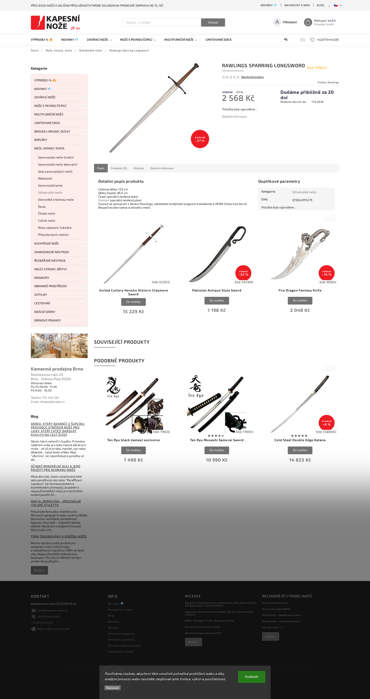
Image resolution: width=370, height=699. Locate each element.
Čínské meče (46, 213)
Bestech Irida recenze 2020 (202, 626)
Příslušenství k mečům (53, 234)
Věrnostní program (121, 633)
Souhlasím (251, 677)
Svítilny (40, 294)
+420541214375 (42, 622)
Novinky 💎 (269, 5)
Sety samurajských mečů (55, 171)
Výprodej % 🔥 (45, 80)
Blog (320, 5)
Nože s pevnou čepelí (50, 106)
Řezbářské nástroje (50, 260)
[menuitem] (44, 39)
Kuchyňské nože (46, 243)
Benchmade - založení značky (281, 621)
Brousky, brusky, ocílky (52, 131)
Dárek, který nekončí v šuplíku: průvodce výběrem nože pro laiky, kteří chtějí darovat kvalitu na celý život (58, 429)
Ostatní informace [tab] (162, 168)
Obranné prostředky (50, 286)
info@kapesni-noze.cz (52, 610)
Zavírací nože (44, 97)
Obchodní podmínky (121, 639)
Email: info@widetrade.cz (48, 401)
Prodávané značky (121, 651)
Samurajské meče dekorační (57, 164)
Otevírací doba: (41, 383)
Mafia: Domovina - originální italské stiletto (56, 503)
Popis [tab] (100, 168)
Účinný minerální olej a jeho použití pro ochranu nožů (55, 468)
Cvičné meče (46, 220)
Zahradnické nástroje (51, 252)
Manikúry (41, 277)
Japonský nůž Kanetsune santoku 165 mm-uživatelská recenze (219, 613)
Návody (113, 627)
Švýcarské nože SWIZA (276, 609)
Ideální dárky (44, 312)
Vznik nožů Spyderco (275, 602)
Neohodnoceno (252, 77)
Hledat (213, 22)
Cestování (42, 303)
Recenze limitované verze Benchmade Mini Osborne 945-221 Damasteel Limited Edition (221, 604)
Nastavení (112, 688)
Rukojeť (103, 200)
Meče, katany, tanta (49, 148)
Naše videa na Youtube (53, 628)
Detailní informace (234, 116)
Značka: (328, 82)
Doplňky (40, 140)
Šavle (42, 206)
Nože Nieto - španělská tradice (281, 615)
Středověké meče (50, 192)
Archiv (39, 570)
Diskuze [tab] (139, 168)
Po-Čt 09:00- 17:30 (44, 386)
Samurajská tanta (50, 185)
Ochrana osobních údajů (124, 645)
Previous (327, 218)
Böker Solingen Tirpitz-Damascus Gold (209, 620)
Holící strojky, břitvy (50, 269)
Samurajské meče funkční (55, 157)
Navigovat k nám (297, 5)
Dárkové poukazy (47, 320)
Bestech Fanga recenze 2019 (203, 633)
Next (334, 218)
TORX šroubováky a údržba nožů (59, 536)
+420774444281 (48, 616)
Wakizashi (45, 178)
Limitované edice (47, 123)
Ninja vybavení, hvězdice (55, 227)
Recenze (114, 621)
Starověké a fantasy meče (56, 199)
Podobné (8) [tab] (119, 168)
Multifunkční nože (48, 114)
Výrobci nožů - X (272, 627)
